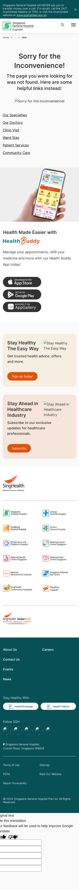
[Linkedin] (50, 730)
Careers (48, 649)
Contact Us (11, 659)
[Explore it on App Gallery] (22, 307)
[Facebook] (7, 730)
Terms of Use (11, 765)
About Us (10, 649)
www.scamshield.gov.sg (31, 15)
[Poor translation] (13, 837)
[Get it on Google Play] (22, 294)
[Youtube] (17, 730)
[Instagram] (28, 730)
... (15, 37)
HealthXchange (23, 706)
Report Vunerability (15, 783)
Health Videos (61, 706)
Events (8, 669)
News (7, 679)
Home (6, 37)
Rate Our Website (50, 774)
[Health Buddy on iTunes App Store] (22, 282)
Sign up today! (22, 376)
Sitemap (45, 765)
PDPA (6, 774)
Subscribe (19, 448)
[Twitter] (39, 730)
